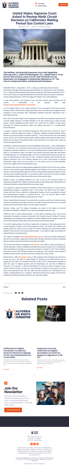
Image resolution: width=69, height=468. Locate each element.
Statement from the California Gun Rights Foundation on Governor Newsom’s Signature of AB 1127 (49, 353)
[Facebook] (37, 444)
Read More (6, 369)
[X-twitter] (31, 444)
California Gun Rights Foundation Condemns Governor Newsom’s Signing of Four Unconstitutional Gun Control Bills (17, 353)
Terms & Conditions (39, 463)
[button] (16, 293)
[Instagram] (34, 444)
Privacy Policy (28, 463)
